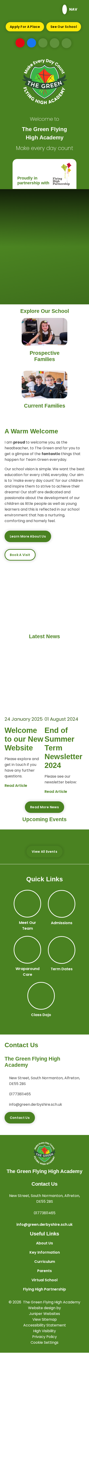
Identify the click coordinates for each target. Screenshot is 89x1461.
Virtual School (44, 1280)
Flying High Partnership (44, 1289)
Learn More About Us (28, 536)
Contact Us (20, 1117)
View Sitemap (44, 1319)
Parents (44, 1270)
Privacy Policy (44, 1336)
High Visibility (44, 1331)
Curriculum (44, 1261)
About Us (44, 1243)
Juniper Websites (44, 1313)
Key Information (44, 1252)
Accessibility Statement (44, 1325)
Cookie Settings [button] (44, 1342)
